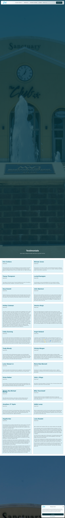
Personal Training (33, 2)
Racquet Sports (18, 2)
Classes (40, 2)
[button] (63, 506)
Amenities (26, 2)
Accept (53, 514)
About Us (45, 2)
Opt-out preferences (52, 516)
